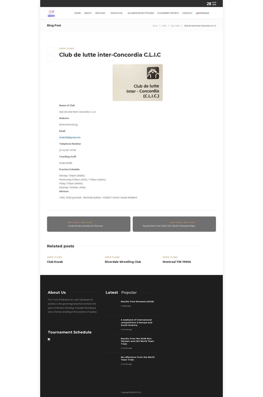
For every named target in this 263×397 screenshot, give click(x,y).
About (88, 13)
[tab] (112, 292)
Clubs (164, 26)
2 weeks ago (126, 306)
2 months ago (126, 329)
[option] (74, 259)
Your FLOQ (116, 13)
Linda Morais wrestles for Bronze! (85, 226)
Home (77, 13)
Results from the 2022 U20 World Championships (169, 226)
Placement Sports (168, 13)
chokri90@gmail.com (70, 137)
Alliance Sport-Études (141, 13)
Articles (100, 13)
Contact (187, 13)
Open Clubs (175, 26)
